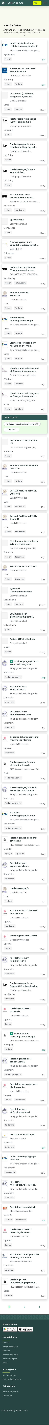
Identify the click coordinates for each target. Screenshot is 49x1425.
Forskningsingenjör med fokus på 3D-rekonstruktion (24, 985)
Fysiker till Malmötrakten (22, 639)
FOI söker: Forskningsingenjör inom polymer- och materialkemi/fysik (22, 814)
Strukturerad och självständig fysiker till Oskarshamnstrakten (21, 615)
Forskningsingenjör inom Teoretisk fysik (22, 171)
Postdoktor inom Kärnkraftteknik (18, 688)
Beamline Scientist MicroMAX (19, 294)
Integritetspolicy (10, 1346)
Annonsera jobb (10, 1375)
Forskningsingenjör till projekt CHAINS (21, 1060)
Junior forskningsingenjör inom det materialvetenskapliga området (23, 1158)
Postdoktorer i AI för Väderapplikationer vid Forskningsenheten (21, 196)
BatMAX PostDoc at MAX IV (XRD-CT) (23, 492)
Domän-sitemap (10, 1354)
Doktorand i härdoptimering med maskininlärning (24, 738)
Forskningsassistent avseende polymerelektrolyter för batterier (21, 1010)
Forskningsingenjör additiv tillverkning (23, 839)
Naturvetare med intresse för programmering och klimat (23, 269)
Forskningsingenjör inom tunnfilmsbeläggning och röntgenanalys (23, 146)
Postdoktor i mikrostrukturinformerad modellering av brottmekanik (22, 1183)
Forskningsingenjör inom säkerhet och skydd (22, 764)
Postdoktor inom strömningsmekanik (20, 1111)
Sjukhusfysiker (17, 219)
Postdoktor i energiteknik (22, 1207)
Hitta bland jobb (10, 1358)
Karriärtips (7, 1395)
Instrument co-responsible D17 (23, 442)
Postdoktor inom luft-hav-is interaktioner (24, 912)
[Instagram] (4, 1403)
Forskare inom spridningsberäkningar (21, 319)
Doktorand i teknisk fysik (22, 1134)
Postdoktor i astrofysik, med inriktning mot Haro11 (24, 1256)
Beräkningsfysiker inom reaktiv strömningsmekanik (24, 45)
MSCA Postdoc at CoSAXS (23, 566)
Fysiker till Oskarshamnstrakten (21, 590)
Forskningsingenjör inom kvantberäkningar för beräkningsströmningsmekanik (24, 663)
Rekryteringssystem (12, 1379)
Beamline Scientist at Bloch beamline (24, 467)
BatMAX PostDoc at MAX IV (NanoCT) (23, 517)
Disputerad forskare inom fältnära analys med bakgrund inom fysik (23, 344)
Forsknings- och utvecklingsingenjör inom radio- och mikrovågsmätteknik (23, 1281)
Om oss (6, 1342)
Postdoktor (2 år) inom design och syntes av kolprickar (21, 95)
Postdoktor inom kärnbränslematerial (20, 713)
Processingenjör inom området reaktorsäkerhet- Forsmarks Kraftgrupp (23, 244)
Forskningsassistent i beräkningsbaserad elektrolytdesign (20, 1231)
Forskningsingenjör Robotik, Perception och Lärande (24, 789)
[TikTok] (19, 1403)
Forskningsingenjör (19, 888)
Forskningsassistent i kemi (23, 935)
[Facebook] (14, 1403)
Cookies (6, 1350)
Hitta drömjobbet (10, 1391)
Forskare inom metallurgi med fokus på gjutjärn (22, 1035)
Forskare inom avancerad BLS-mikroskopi (23, 70)
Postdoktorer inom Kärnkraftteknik (19, 959)
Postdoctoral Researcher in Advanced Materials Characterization (24, 543)
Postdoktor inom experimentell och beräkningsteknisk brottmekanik (19, 865)
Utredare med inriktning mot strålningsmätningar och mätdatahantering (24, 370)
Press (5, 1362)
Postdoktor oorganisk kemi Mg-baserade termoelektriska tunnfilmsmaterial (24, 1086)
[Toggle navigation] (45, 3)
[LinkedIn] (9, 1403)
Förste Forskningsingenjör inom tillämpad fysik (23, 120)
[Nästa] (39, 1306)
